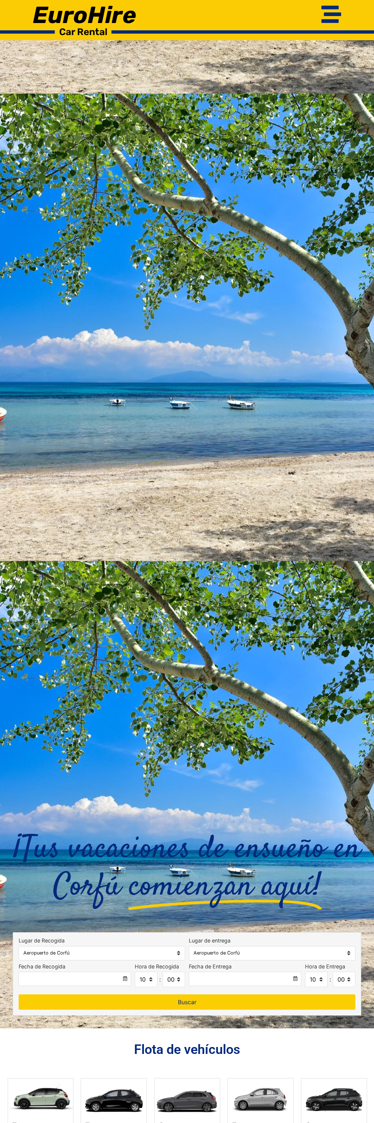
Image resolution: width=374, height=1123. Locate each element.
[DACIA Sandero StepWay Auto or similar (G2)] (334, 1096)
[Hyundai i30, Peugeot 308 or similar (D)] (187, 1096)
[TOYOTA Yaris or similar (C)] (113, 1096)
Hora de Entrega (325, 967)
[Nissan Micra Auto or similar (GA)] (260, 1096)
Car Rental (83, 32)
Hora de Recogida (157, 967)
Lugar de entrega (209, 941)
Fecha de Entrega (210, 967)
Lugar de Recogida (42, 941)
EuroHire (84, 15)
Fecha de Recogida (42, 967)
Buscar (187, 1002)
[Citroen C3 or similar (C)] (40, 1096)
